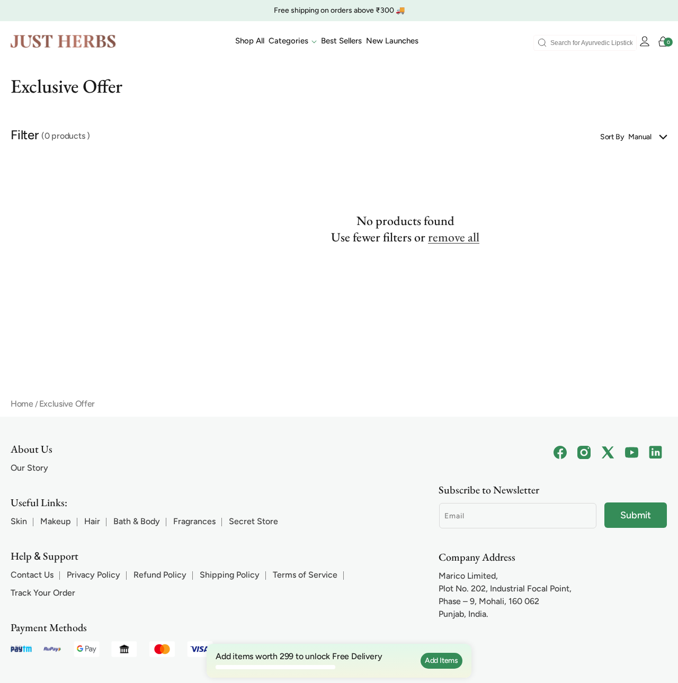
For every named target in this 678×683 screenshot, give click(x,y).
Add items (441, 660)
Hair (92, 521)
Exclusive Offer (67, 404)
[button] (292, 41)
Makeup (55, 521)
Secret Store (253, 521)
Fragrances (194, 521)
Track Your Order (43, 593)
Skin (19, 521)
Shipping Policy (230, 575)
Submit (635, 515)
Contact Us (32, 575)
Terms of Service (305, 575)
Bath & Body (136, 521)
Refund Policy (159, 575)
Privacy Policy (93, 575)
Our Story (29, 468)
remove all (453, 237)
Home (22, 404)
